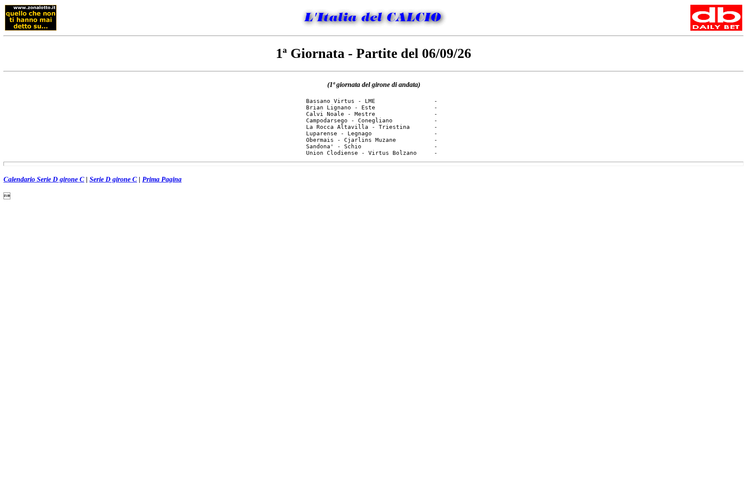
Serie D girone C (113, 179)
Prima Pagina (162, 179)
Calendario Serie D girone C (43, 179)
